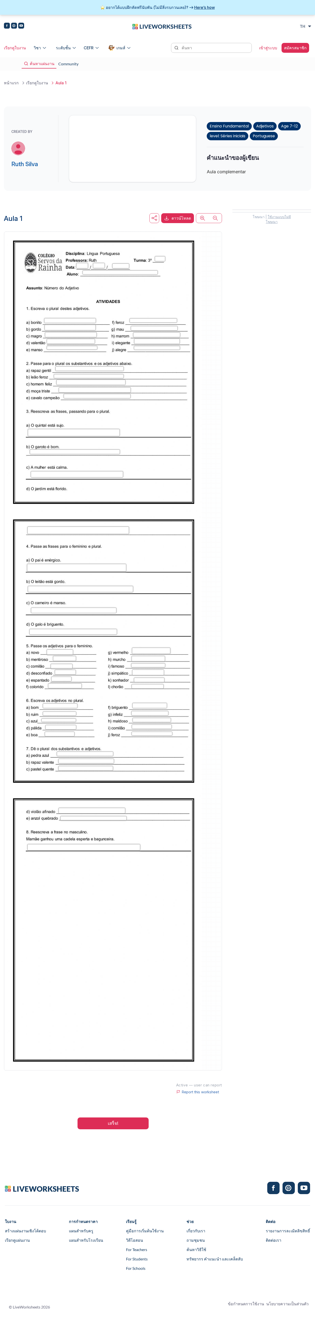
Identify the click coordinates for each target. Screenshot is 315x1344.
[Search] (177, 47)
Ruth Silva (24, 164)
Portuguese (264, 136)
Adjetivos (265, 126)
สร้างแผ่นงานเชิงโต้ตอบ (25, 1230)
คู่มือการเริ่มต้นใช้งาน (145, 1230)
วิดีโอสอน (134, 1240)
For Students (137, 1258)
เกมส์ (120, 47)
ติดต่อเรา (273, 1240)
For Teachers (136, 1249)
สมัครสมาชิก (295, 47)
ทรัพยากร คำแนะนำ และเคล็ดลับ (215, 1258)
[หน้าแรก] (161, 26)
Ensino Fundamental (229, 126)
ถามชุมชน (196, 1240)
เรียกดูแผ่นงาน (17, 1240)
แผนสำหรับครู (81, 1230)
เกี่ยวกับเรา (196, 1230)
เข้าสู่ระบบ (268, 47)
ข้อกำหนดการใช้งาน (246, 1303)
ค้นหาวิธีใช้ (196, 1249)
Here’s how (204, 7)
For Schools (135, 1268)
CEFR (89, 47)
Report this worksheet (200, 1092)
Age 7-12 (289, 126)
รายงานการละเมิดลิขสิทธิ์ (288, 1230)
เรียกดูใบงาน (15, 47)
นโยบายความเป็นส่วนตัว (287, 1303)
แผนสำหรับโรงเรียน (86, 1240)
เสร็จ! (113, 1123)
